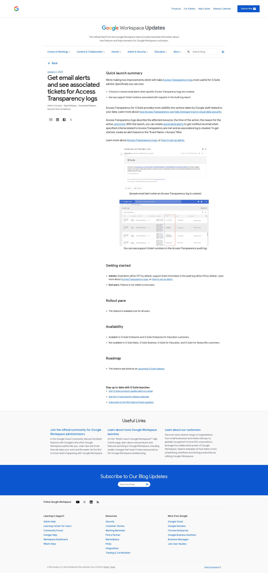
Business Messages (178, 539)
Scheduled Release (87, 105)
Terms (113, 567)
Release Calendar (222, 8)
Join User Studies (177, 544)
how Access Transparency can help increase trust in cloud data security (180, 111)
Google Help (50, 535)
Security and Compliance (59, 109)
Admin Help (50, 521)
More (177, 52)
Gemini (116, 52)
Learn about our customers (183, 430)
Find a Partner (113, 535)
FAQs (108, 544)
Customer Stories (115, 526)
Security (110, 521)
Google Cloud (175, 521)
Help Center (204, 8)
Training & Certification (118, 552)
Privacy (106, 567)
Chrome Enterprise (178, 530)
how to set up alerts (172, 140)
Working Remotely (115, 530)
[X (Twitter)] (84, 502)
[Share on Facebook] (64, 119)
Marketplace (112, 539)
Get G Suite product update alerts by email (131, 391)
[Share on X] (71, 119)
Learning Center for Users (57, 526)
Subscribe (248, 8)
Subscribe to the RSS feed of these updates (131, 402)
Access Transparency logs (178, 80)
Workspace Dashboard (56, 539)
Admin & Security (138, 52)
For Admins (189, 8)
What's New (50, 544)
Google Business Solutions (182, 535)
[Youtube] (77, 502)
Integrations (112, 548)
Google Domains (177, 526)
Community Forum (53, 530)
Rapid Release (70, 105)
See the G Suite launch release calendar (129, 396)
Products (176, 8)
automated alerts (173, 124)
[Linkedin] (91, 502)
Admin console (54, 105)
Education (161, 52)
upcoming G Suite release (151, 368)
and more (119, 124)
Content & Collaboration (91, 52)
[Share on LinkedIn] (57, 119)
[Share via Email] (50, 119)
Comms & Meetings (58, 52)
